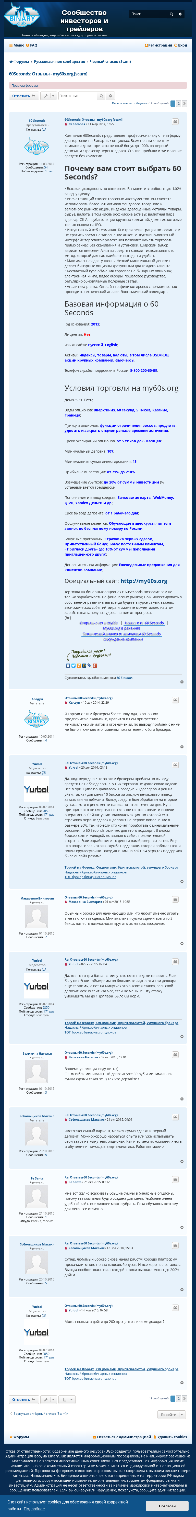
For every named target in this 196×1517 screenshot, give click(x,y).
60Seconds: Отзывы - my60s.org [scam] (48, 74)
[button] (184, 103)
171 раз (48, 814)
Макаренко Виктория (37, 898)
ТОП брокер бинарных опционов (90, 876)
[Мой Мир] (84, 665)
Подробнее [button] (34, 1509)
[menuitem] (31, 45)
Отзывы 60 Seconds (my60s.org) (88, 698)
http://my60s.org (143, 581)
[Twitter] (73, 665)
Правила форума (24, 85)
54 (46, 167)
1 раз (49, 171)
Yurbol (37, 764)
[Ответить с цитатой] (175, 121)
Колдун (37, 699)
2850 (46, 811)
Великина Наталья (37, 1053)
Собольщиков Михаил (37, 1116)
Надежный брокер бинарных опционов (95, 872)
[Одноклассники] (79, 665)
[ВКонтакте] (68, 665)
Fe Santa (37, 1178)
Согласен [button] (167, 1506)
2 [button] (179, 103)
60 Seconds (37, 120)
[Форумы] (22, 15)
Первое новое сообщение (129, 103)
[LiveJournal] (89, 665)
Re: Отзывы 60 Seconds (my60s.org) (91, 763)
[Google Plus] (95, 665)
